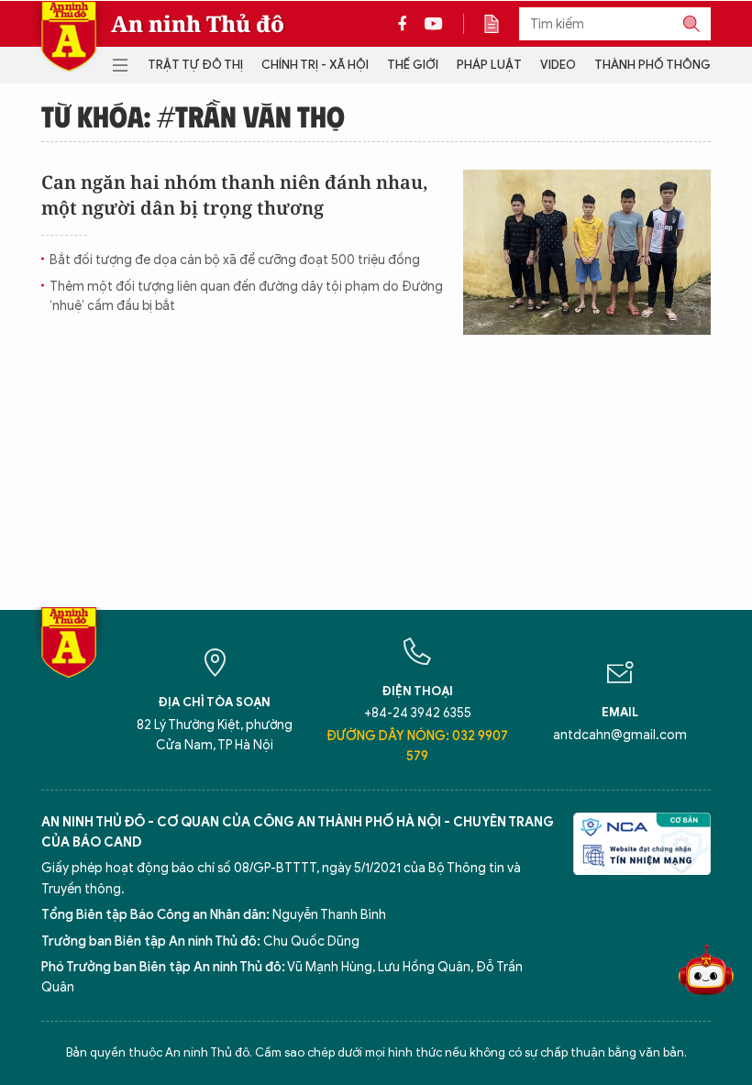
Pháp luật (489, 64)
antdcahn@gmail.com (620, 735)
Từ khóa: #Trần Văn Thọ (193, 115)
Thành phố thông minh (668, 64)
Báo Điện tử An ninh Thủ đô (68, 36)
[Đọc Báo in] (500, 24)
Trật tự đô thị (195, 64)
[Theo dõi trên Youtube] (434, 24)
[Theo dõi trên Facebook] (407, 24)
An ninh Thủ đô (197, 24)
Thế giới (412, 64)
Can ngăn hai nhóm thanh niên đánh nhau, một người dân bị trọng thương (234, 195)
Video (558, 64)
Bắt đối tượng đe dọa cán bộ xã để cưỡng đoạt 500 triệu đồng (235, 260)
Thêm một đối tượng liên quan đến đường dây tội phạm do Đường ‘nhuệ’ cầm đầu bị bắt (246, 296)
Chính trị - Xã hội (315, 64)
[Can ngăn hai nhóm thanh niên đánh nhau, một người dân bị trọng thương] (587, 252)
